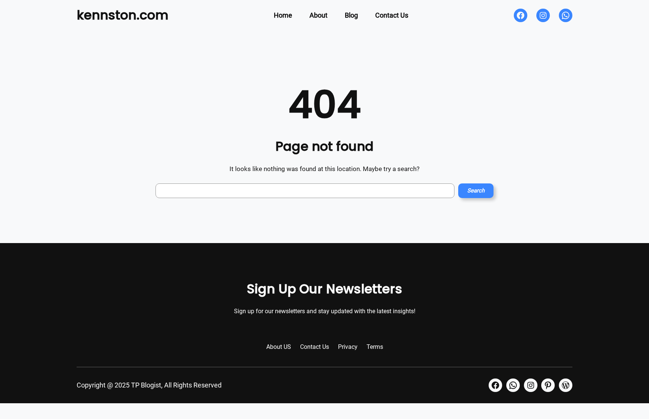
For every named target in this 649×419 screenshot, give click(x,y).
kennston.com (122, 15)
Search (475, 190)
